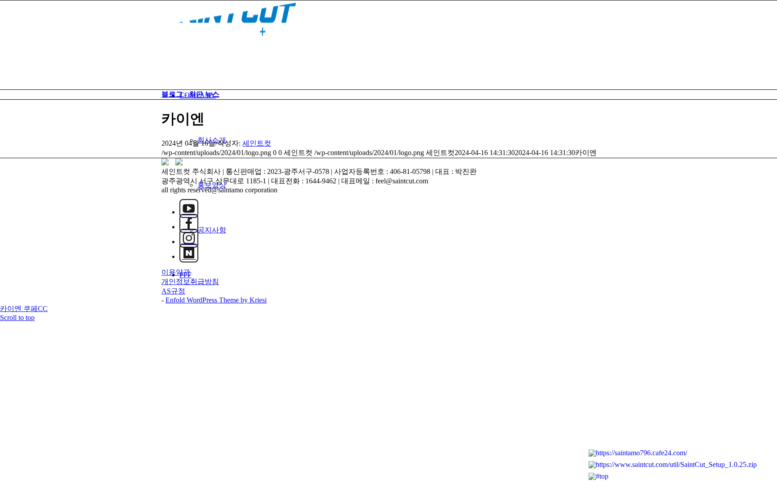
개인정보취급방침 (190, 281)
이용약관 (175, 272)
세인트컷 (256, 143)
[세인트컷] (228, 43)
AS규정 (173, 291)
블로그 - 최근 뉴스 (190, 94)
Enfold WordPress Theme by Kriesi (216, 300)
